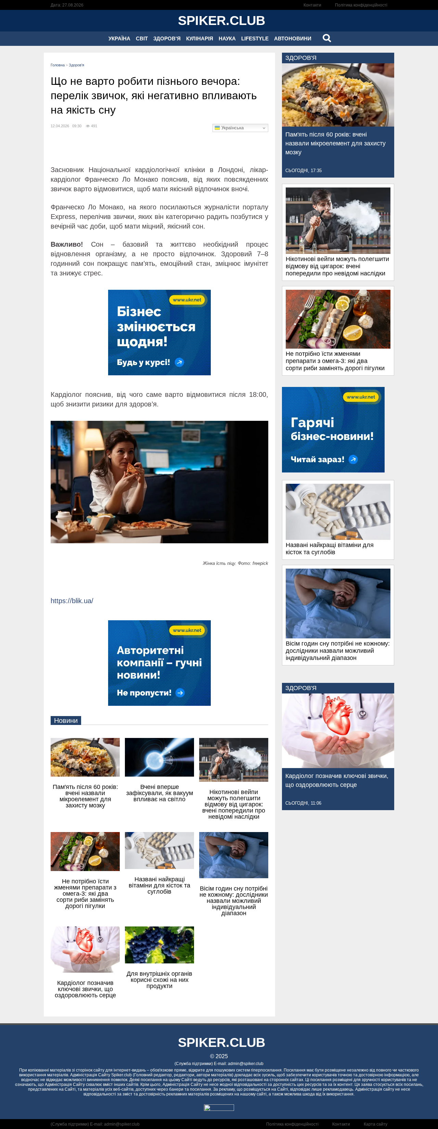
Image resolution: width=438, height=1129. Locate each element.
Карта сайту (375, 1124)
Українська (232, 127)
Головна (58, 65)
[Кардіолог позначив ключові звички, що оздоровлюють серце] (338, 766)
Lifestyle (255, 38)
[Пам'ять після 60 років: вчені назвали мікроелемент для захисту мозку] (338, 124)
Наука (227, 38)
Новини (66, 720)
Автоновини (292, 38)
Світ (142, 38)
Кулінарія (199, 38)
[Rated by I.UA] (219, 1109)
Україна (119, 38)
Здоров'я (167, 38)
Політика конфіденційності (361, 5)
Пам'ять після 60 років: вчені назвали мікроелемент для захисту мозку (335, 143)
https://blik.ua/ (72, 601)
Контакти (312, 5)
